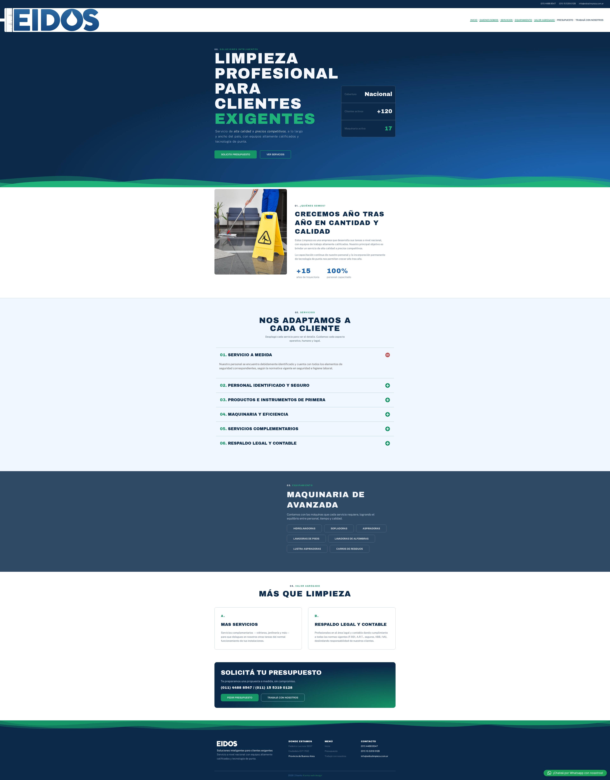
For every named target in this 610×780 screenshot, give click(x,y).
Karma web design (312, 775)
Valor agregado (544, 20)
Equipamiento (523, 20)
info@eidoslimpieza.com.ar (374, 756)
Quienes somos (489, 20)
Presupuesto (565, 20)
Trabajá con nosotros (589, 20)
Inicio (473, 20)
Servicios (506, 20)
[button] (304, 528)
